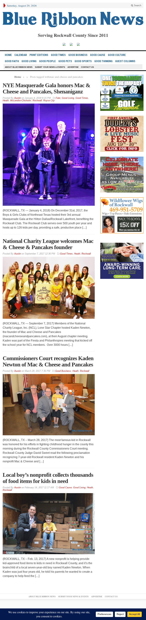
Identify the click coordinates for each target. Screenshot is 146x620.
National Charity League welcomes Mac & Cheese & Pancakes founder (48, 244)
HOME (8, 55)
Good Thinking (103, 61)
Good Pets (65, 61)
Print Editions (39, 55)
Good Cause (97, 55)
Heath (6, 100)
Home (17, 76)
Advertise (73, 67)
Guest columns (125, 61)
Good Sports (83, 61)
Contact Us (87, 67)
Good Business (77, 55)
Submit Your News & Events (50, 67)
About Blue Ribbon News (18, 67)
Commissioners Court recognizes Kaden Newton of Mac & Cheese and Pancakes (48, 361)
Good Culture (117, 55)
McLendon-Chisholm (20, 100)
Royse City (49, 100)
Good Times (58, 55)
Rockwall (37, 100)
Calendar (20, 55)
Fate (58, 98)
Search (137, 5)
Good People (47, 61)
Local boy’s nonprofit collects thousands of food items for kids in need (48, 478)
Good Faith (12, 61)
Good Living (29, 61)
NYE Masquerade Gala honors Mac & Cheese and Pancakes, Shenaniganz (46, 88)
